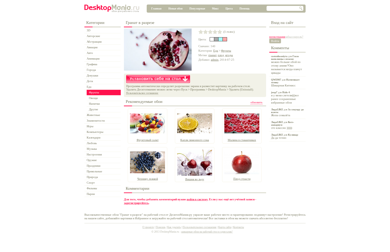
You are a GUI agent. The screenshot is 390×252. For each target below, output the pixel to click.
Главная (156, 8)
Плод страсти (242, 178)
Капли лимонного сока (194, 140)
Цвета (229, 8)
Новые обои (175, 8)
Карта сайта (224, 227)
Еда (215, 50)
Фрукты (226, 50)
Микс (215, 8)
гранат (212, 55)
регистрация (277, 36)
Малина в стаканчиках (242, 140)
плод (221, 55)
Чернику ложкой (147, 178)
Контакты (238, 227)
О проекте (148, 227)
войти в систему (197, 199)
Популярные (197, 8)
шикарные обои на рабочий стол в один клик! (207, 231)
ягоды (229, 55)
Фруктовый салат (148, 140)
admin (214, 59)
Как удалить (174, 227)
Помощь (244, 8)
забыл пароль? (294, 36)
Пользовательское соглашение (142, 93)
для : (286, 64)
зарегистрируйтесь (136, 203)
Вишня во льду (194, 179)
